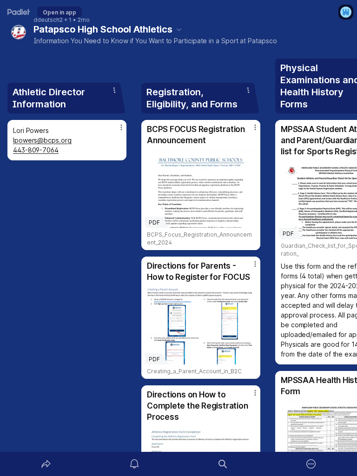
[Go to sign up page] (345, 12)
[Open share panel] (46, 464)
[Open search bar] (222, 464)
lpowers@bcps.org (42, 140)
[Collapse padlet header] (179, 29)
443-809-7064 (36, 150)
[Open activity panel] (134, 464)
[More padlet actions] (311, 464)
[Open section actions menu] (114, 90)
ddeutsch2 (48, 20)
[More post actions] (115, 131)
